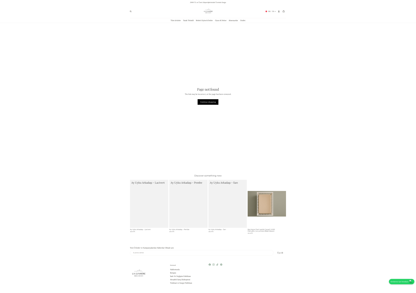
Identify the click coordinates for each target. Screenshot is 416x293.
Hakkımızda (175, 269)
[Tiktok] (217, 264)
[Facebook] (209, 264)
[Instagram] (213, 264)
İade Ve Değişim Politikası (180, 276)
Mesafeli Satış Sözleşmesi (180, 279)
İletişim (173, 273)
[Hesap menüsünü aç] (278, 11)
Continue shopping (208, 102)
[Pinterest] (221, 264)
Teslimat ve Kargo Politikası (181, 283)
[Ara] (130, 11)
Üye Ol (280, 252)
